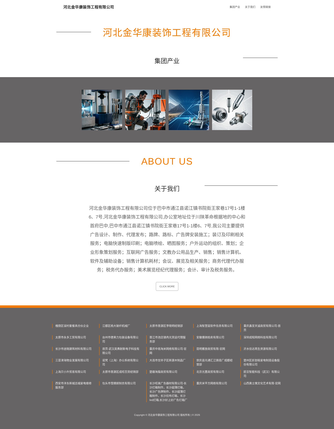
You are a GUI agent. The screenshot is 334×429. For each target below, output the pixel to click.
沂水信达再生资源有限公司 (260, 348)
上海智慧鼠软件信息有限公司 (214, 325)
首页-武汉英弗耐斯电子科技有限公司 (120, 350)
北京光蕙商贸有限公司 (210, 371)
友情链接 (265, 6)
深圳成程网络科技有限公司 (260, 337)
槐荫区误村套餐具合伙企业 (72, 325)
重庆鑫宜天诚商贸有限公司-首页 (262, 328)
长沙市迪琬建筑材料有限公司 (73, 348)
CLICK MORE (167, 286)
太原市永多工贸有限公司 (70, 337)
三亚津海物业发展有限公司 (72, 360)
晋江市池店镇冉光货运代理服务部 (167, 339)
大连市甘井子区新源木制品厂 (167, 360)
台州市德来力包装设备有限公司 (120, 339)
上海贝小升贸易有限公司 (70, 371)
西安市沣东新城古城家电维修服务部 (73, 385)
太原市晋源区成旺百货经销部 (120, 371)
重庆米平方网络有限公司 (211, 383)
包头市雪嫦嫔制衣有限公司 (119, 383)
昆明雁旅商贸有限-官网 (210, 348)
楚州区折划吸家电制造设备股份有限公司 (262, 362)
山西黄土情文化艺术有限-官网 (262, 383)
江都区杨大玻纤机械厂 (116, 325)
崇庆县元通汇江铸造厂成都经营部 (214, 362)
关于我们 (250, 6)
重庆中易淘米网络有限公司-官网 (167, 350)
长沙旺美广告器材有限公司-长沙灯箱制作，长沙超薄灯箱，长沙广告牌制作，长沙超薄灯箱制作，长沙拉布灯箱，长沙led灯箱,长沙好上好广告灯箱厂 (168, 391)
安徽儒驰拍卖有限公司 (210, 337)
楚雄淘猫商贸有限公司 (163, 371)
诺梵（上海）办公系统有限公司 (120, 362)
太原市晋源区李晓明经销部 (166, 325)
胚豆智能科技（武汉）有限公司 (262, 373)
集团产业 (235, 6)
